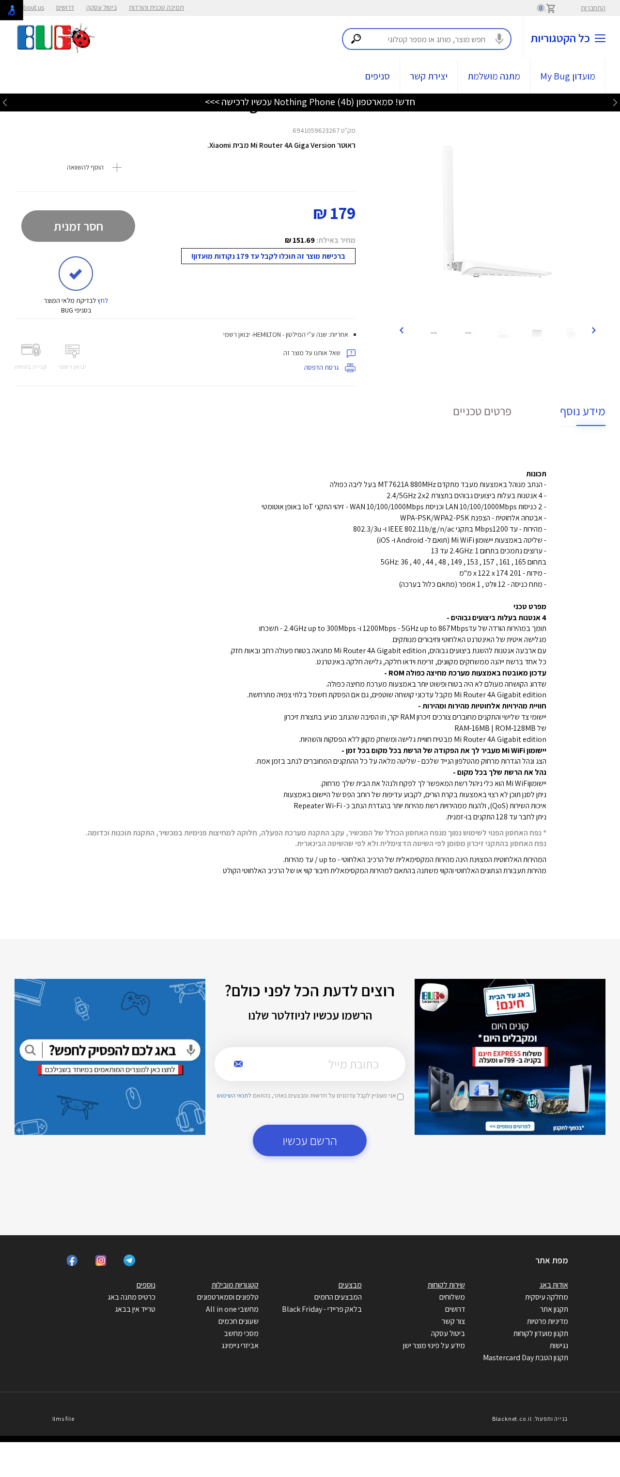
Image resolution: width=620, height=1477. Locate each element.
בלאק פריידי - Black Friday (322, 1309)
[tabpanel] (497, 211)
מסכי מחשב (241, 1333)
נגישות (559, 1345)
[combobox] (427, 39)
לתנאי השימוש (234, 1095)
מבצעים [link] (350, 1285)
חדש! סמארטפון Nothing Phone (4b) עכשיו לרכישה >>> (310, 101)
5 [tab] (509, 306)
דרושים (65, 7)
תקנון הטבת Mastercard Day (525, 1357)
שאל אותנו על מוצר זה (312, 352)
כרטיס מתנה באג (131, 1297)
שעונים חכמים (238, 1321)
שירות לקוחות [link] (446, 1285)
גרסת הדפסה (322, 367)
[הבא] (401, 329)
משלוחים (452, 1297)
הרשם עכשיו (310, 1140)
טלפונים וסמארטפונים (228, 1297)
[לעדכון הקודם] (615, 102)
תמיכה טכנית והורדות (156, 7)
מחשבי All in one (232, 1309)
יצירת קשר (429, 76)
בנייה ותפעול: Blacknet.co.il (530, 1418)
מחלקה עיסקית (546, 1297)
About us (31, 7)
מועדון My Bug (567, 76)
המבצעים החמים (338, 1297)
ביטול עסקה (101, 7)
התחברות (593, 7)
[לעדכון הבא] (5, 102)
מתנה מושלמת (493, 76)
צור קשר (453, 1321)
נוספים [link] (146, 1285)
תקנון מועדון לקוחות (540, 1333)
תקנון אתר (554, 1309)
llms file (63, 1418)
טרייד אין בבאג (135, 1309)
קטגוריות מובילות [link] (235, 1285)
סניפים (377, 76)
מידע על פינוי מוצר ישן (434, 1345)
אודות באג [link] (554, 1285)
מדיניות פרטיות (547, 1321)
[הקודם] (593, 329)
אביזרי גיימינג (240, 1345)
